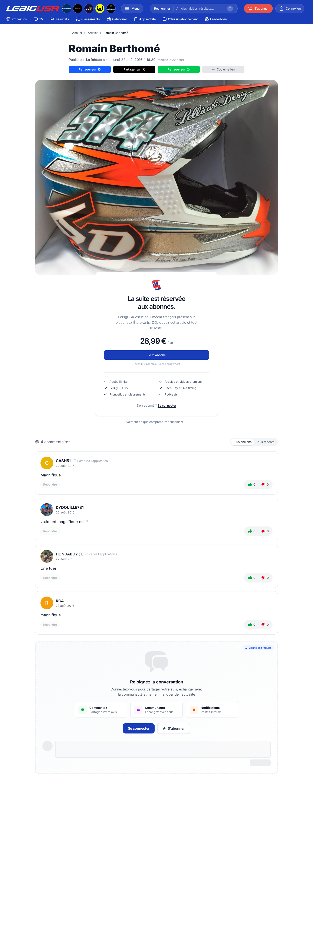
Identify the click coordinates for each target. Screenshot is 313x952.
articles (93, 33)
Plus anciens (243, 442)
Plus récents (265, 442)
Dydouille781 (70, 507)
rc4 (60, 601)
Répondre (50, 484)
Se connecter (167, 405)
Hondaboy (67, 554)
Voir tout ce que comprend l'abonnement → (156, 422)
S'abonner (176, 728)
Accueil (77, 33)
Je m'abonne (157, 355)
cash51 (63, 461)
